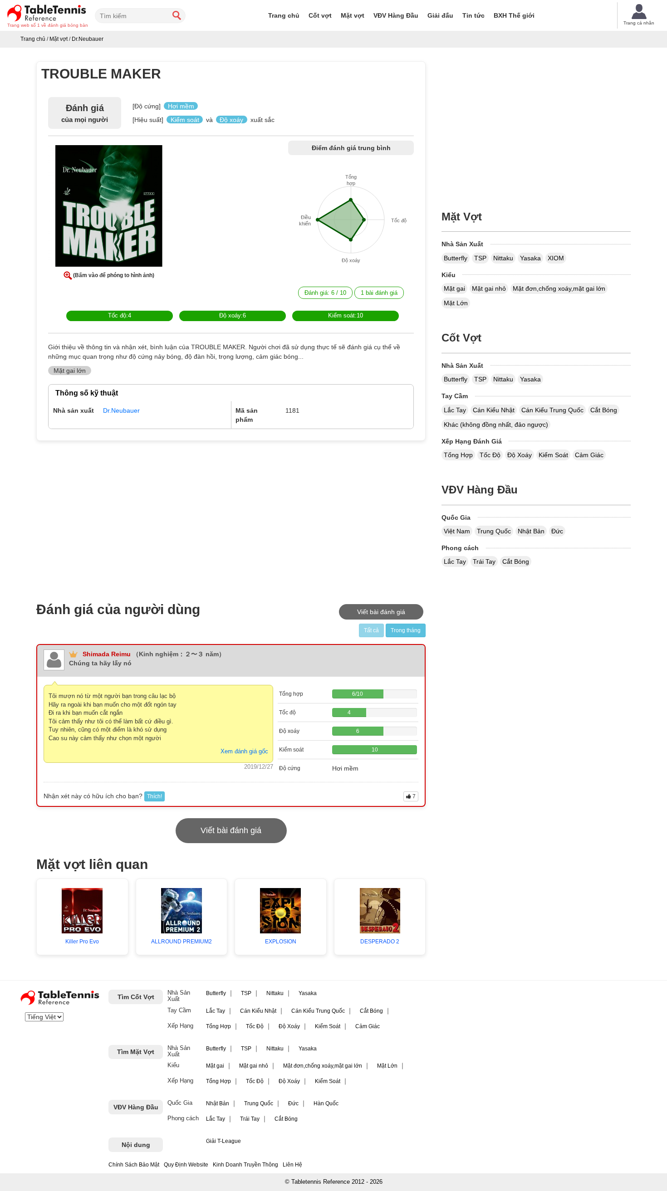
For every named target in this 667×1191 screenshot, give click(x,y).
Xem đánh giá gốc (244, 751)
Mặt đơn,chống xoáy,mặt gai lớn (559, 288)
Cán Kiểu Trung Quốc (552, 410)
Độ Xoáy (519, 455)
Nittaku (503, 258)
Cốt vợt (320, 15)
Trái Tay (484, 561)
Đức (557, 531)
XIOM (556, 258)
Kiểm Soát (553, 455)
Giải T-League (223, 1141)
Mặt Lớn (456, 303)
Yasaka (530, 258)
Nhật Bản (531, 531)
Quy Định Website (186, 1165)
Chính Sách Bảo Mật (133, 1165)
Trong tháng (406, 630)
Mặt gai (454, 288)
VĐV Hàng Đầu (395, 15)
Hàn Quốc (326, 1103)
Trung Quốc (494, 531)
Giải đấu (440, 15)
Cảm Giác (589, 455)
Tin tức (473, 15)
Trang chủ (283, 15)
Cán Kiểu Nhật (494, 410)
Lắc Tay (455, 410)
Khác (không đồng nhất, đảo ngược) (496, 424)
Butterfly (455, 258)
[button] (109, 207)
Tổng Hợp (458, 455)
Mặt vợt (352, 15)
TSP (480, 258)
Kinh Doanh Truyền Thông (245, 1165)
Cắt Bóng (603, 410)
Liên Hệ (292, 1165)
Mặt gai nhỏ (489, 288)
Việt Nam (457, 531)
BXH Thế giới (514, 15)
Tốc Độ (490, 455)
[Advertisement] (114, 515)
